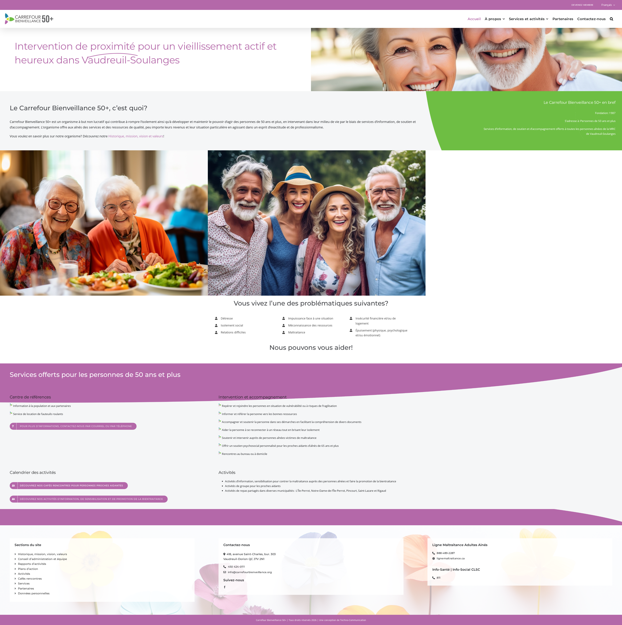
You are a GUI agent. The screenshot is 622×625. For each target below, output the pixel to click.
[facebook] (224, 587)
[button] (611, 19)
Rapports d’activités (32, 563)
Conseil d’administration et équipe (42, 559)
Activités (24, 573)
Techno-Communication (353, 620)
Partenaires (26, 588)
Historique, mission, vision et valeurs (135, 136)
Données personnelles (34, 593)
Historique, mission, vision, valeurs (42, 554)
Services (24, 583)
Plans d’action (28, 569)
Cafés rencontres (30, 578)
